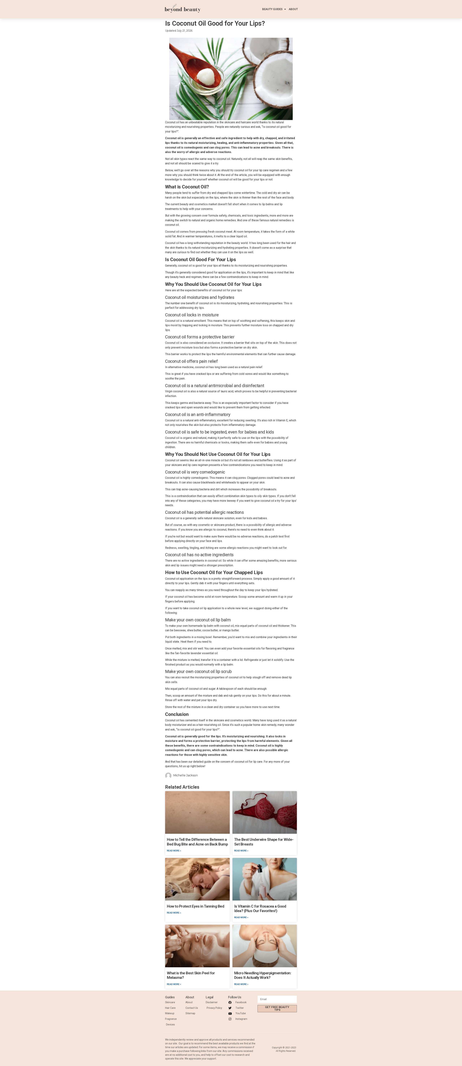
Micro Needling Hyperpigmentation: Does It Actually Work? (262, 975)
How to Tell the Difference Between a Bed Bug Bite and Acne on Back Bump (197, 841)
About (293, 9)
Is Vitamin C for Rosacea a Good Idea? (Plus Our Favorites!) (260, 908)
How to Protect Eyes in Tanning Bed (195, 906)
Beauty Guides (272, 9)
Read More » (174, 850)
